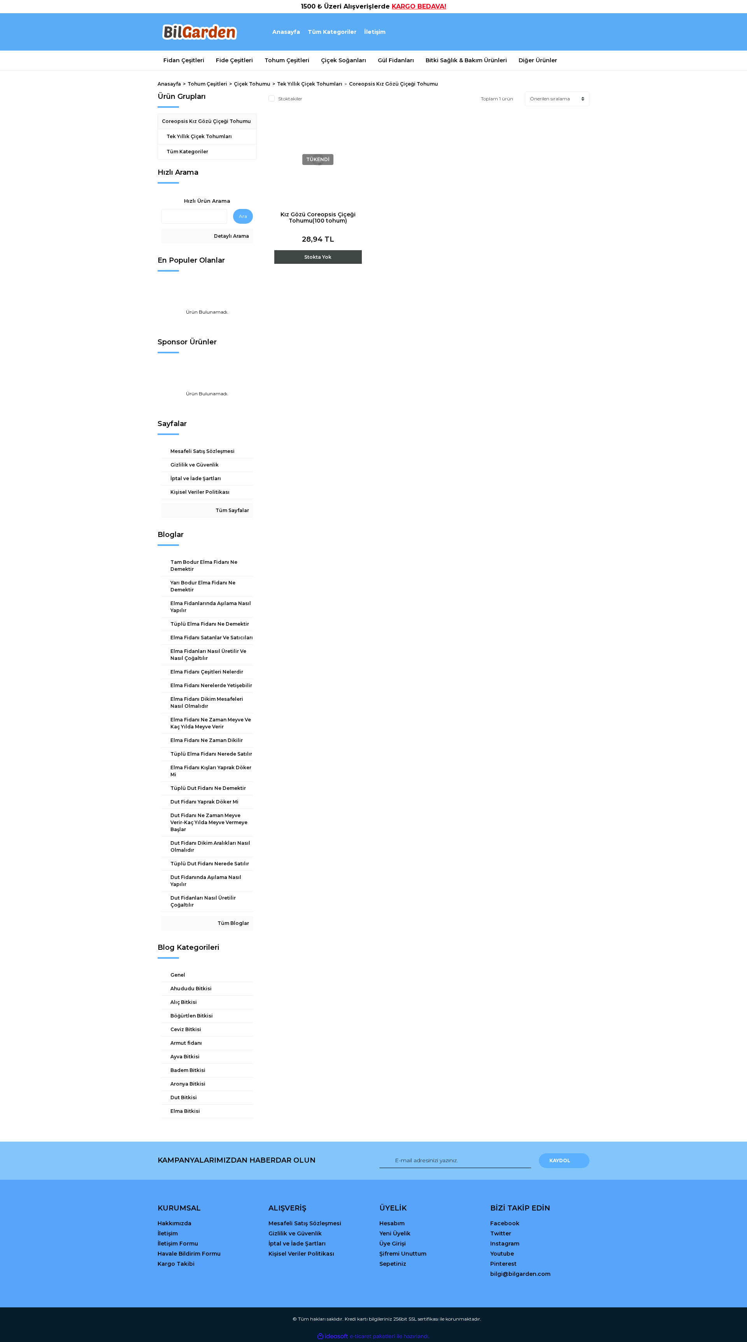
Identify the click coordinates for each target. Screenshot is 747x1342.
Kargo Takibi (176, 1263)
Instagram (504, 1243)
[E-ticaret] (372, 1336)
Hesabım (392, 1223)
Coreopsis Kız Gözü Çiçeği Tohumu (393, 84)
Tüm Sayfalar (231, 510)
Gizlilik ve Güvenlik (295, 1233)
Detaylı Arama (231, 236)
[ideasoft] (332, 1336)
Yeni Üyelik (394, 1233)
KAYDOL (559, 1160)
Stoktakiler (290, 99)
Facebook (504, 1223)
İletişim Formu (178, 1243)
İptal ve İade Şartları (297, 1243)
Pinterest (503, 1263)
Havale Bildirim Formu (189, 1253)
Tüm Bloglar (232, 923)
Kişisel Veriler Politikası (301, 1253)
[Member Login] (540, 32)
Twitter (500, 1233)
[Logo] (199, 32)
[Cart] (580, 32)
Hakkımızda (174, 1223)
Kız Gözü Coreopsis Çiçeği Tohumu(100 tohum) (318, 217)
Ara (243, 216)
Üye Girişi (392, 1243)
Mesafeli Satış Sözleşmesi (304, 1223)
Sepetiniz (392, 1263)
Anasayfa (286, 31)
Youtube (502, 1253)
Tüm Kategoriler (332, 31)
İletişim (375, 31)
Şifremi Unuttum (402, 1253)
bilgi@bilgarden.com (520, 1273)
